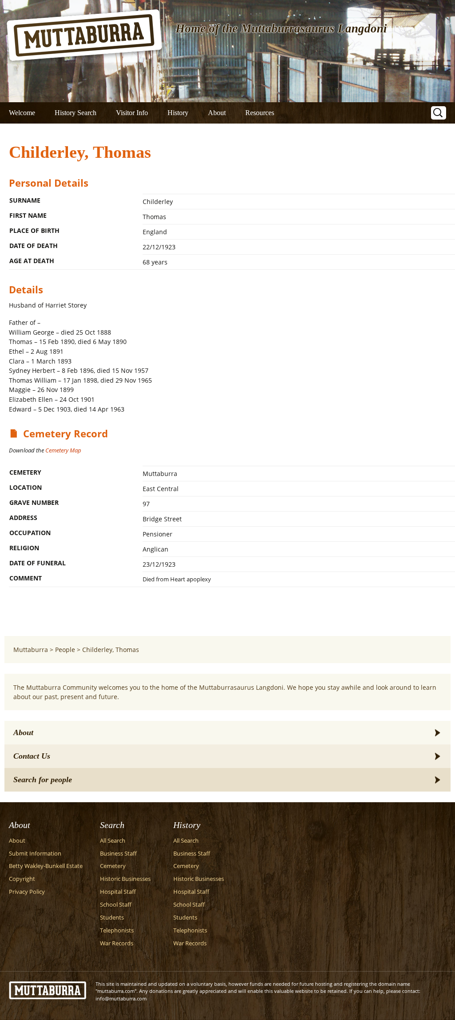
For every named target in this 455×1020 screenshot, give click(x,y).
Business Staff (118, 853)
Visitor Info (132, 112)
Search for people (42, 779)
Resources (259, 112)
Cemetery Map (63, 450)
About (217, 112)
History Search (75, 112)
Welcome (22, 112)
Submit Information (35, 853)
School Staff (116, 904)
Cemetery (113, 866)
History (178, 112)
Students (112, 917)
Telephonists (117, 930)
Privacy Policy (27, 892)
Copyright (22, 879)
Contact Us (31, 756)
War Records (116, 943)
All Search (112, 840)
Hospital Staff (118, 892)
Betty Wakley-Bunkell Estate (46, 866)
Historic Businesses (125, 879)
